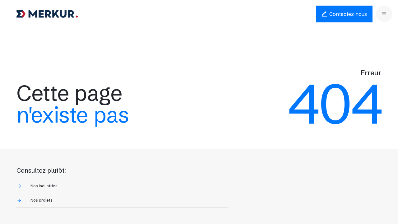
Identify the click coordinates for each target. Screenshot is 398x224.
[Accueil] (47, 14)
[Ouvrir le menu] (384, 14)
